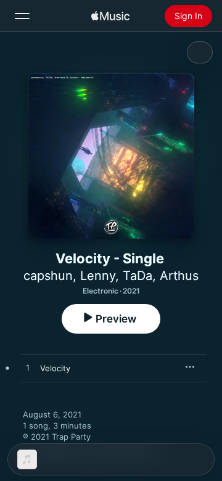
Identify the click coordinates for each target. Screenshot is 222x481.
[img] (110, 16)
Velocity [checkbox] (55, 368)
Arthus (179, 275)
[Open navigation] (22, 16)
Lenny (97, 275)
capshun (48, 275)
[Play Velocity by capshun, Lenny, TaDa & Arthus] (27, 368)
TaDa (137, 275)
